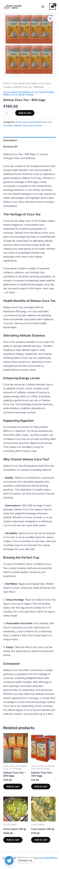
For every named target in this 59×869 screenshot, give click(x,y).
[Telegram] (9, 860)
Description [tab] (10, 140)
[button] (50, 19)
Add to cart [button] (13, 786)
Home (6, 83)
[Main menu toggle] (42, 6)
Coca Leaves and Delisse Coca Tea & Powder (28, 92)
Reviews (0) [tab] (10, 146)
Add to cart (25, 112)
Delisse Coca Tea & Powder (18, 94)
